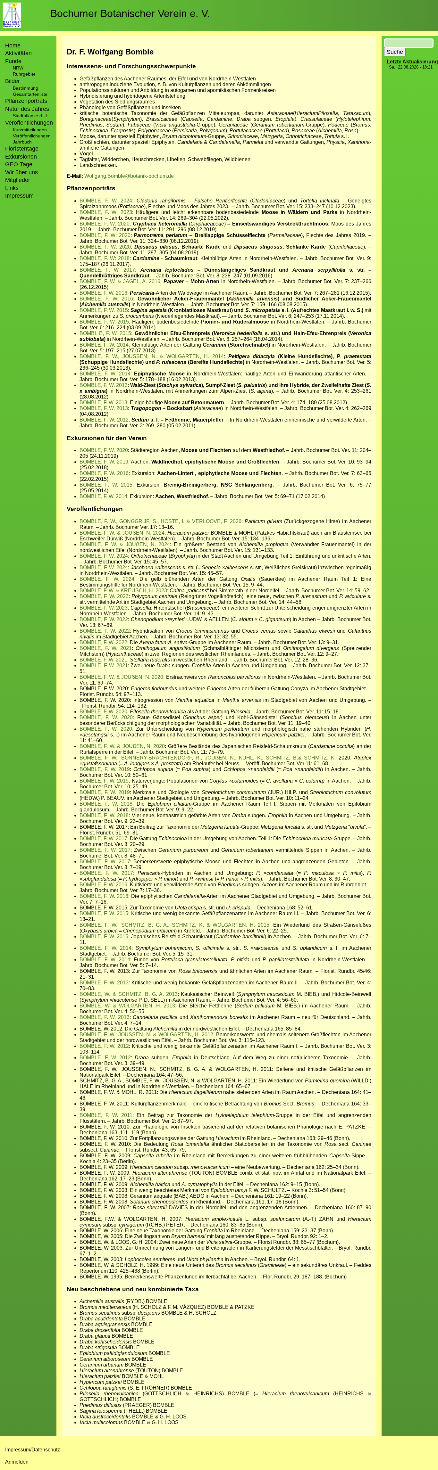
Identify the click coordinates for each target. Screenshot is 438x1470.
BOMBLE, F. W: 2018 (105, 258)
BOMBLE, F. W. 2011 (106, 1115)
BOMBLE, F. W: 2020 (105, 223)
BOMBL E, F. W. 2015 (105, 333)
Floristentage (21, 148)
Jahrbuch (22, 141)
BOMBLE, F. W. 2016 (103, 293)
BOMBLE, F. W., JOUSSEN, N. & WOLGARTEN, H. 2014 (152, 356)
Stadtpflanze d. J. (30, 115)
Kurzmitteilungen (30, 129)
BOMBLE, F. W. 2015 (104, 310)
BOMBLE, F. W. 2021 (106, 648)
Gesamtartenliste (30, 94)
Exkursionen (21, 156)
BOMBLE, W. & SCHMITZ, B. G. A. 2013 (129, 994)
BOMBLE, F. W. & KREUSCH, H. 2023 (123, 590)
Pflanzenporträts (26, 101)
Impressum (19, 196)
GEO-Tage (18, 164)
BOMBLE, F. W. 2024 (106, 200)
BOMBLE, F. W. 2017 (107, 270)
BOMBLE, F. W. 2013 (104, 385)
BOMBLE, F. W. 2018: (107, 804)
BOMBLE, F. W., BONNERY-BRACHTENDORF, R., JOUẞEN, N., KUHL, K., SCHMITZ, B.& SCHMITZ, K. (208, 757)
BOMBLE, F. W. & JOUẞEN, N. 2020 (122, 746)
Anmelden (17, 1462)
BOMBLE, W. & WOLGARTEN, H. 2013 (127, 1005)
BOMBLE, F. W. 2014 (104, 345)
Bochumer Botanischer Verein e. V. (130, 13)
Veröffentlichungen (32, 135)
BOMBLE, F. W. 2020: (105, 711)
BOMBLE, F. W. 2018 (104, 815)
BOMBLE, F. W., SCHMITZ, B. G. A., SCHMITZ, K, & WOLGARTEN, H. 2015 (174, 925)
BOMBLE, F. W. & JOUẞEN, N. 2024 (122, 533)
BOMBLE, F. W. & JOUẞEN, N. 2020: (122, 677)
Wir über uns (21, 172)
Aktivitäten (18, 53)
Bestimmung (25, 88)
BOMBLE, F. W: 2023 (106, 212)
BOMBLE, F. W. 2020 (104, 450)
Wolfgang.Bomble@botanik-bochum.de (129, 176)
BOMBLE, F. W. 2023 (104, 596)
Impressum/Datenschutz (32, 1449)
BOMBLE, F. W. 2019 (104, 461)
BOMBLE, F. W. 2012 (104, 420)
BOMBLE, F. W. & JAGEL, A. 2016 (120, 281)
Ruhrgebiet (24, 74)
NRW (18, 67)
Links (12, 188)
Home (13, 45)
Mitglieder (17, 180)
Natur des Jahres (27, 109)
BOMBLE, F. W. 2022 (104, 619)
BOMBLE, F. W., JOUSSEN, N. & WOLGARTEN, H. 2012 (146, 1034)
